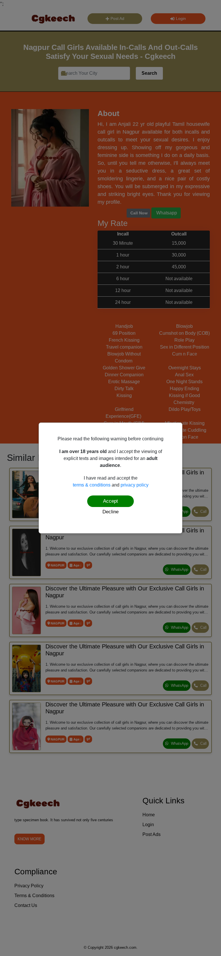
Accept (110, 501)
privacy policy (134, 484)
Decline (110, 512)
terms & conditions (91, 484)
